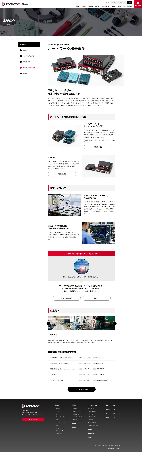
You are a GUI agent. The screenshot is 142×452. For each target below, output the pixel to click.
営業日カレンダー (60, 422)
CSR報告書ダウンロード (94, 425)
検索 (130, 2)
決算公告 (58, 425)
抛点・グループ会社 (60, 416)
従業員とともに (92, 416)
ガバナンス (91, 408)
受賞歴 (57, 419)
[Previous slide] (48, 323)
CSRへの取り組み (92, 405)
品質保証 (91, 414)
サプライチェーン (93, 422)
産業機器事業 (76, 414)
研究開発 (75, 419)
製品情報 (74, 423)
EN (108, 2)
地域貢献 (91, 419)
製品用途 (74, 427)
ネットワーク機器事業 (78, 416)
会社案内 (57, 405)
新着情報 (90, 429)
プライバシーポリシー (115, 445)
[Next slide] (115, 323)
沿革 (57, 414)
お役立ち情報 (91, 433)
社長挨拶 (58, 408)
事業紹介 (23, 44)
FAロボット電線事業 (78, 411)
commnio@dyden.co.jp (102, 380)
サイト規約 (105, 445)
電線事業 (75, 408)
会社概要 (58, 411)
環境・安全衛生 (92, 411)
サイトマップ (98, 445)
